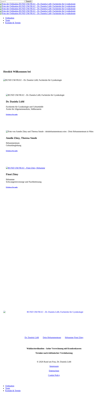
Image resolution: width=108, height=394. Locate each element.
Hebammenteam (32, 243)
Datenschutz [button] (54, 371)
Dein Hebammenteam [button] (52, 337)
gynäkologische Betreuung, (54, 234)
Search (28, 1)
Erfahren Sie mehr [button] (12, 114)
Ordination (9, 386)
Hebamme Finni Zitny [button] (74, 337)
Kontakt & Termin (13, 390)
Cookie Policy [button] (54, 375)
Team (7, 388)
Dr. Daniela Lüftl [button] (32, 337)
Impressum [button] (54, 366)
